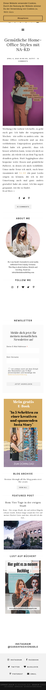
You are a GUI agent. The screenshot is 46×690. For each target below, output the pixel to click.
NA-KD (25, 58)
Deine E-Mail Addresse (17, 346)
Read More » (9, 191)
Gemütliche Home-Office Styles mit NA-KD (23, 44)
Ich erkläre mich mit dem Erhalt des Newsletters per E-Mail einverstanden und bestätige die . (23, 371)
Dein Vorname (13, 357)
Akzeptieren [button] (23, 18)
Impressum (19, 687)
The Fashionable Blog (23, 685)
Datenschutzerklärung (17, 374)
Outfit (32, 58)
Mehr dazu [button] (9, 12)
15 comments (23, 207)
